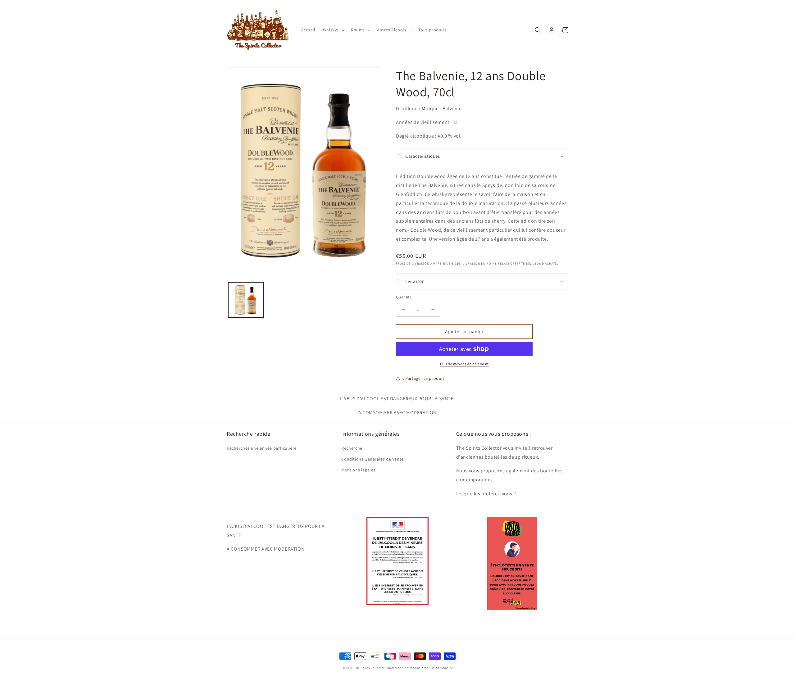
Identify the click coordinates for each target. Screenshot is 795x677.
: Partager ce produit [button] (423, 378)
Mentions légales (358, 470)
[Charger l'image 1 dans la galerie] (245, 299)
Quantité (403, 297)
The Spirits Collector (369, 668)
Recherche (351, 448)
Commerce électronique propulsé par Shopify (418, 668)
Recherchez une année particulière (262, 448)
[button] (333, 29)
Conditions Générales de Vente (372, 459)
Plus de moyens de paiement (464, 363)
